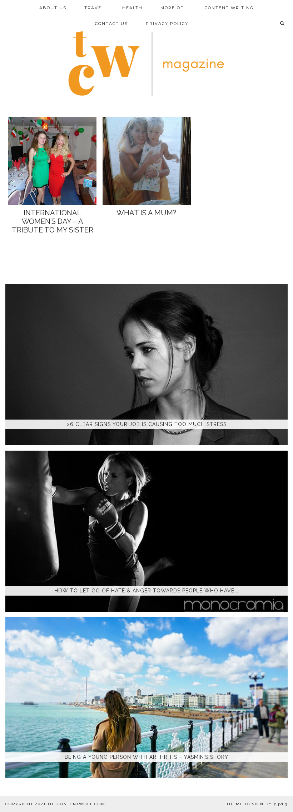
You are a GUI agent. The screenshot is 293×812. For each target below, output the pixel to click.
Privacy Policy (167, 23)
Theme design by (257, 804)
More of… (173, 7)
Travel (94, 7)
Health (132, 7)
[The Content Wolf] (146, 52)
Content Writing (229, 7)
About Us (52, 7)
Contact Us (111, 23)
